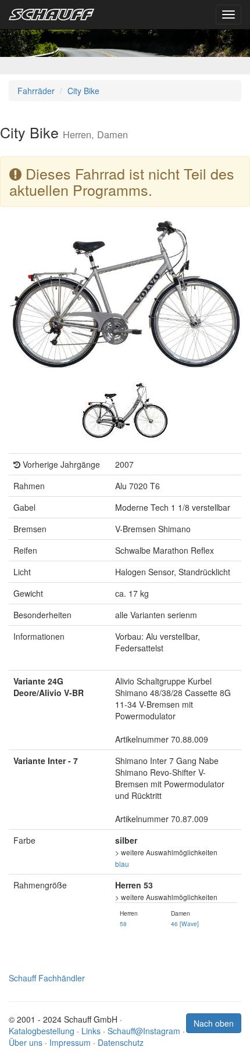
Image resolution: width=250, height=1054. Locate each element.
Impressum (70, 1042)
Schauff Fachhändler (47, 978)
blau (122, 864)
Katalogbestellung (41, 1031)
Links (91, 1031)
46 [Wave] (185, 923)
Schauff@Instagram (144, 1031)
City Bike (83, 90)
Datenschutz (121, 1042)
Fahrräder (36, 90)
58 (123, 923)
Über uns (25, 1042)
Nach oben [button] (214, 1023)
